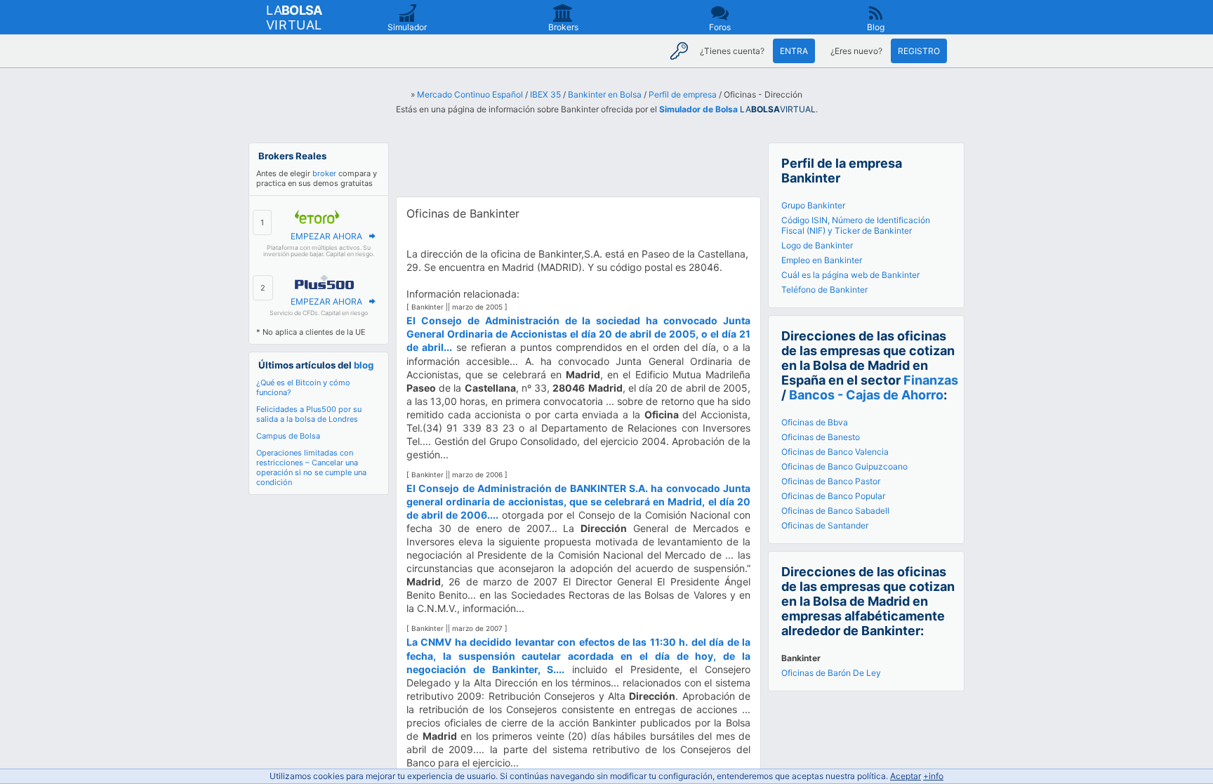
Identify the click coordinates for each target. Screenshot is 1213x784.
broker (324, 173)
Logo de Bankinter (817, 245)
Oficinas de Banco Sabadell (835, 510)
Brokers (563, 27)
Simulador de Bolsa (698, 109)
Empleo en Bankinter (821, 260)
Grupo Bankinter (813, 205)
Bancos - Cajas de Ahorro (866, 394)
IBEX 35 (545, 94)
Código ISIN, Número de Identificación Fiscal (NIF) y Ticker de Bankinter (855, 225)
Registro (919, 51)
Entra (794, 51)
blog (363, 365)
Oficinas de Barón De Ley (831, 672)
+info (933, 776)
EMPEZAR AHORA (326, 236)
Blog (875, 27)
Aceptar (905, 776)
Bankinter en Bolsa (605, 94)
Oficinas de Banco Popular (833, 496)
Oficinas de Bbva (814, 422)
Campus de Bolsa (288, 436)
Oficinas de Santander (824, 525)
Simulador (407, 27)
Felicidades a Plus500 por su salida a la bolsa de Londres (309, 414)
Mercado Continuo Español (470, 94)
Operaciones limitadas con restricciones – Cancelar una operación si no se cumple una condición (311, 467)
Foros (720, 27)
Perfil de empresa (683, 94)
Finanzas (930, 380)
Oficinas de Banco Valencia (835, 451)
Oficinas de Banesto (820, 437)
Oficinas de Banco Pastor (830, 481)
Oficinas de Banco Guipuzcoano (844, 466)
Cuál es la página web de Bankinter (850, 275)
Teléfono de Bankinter (824, 289)
